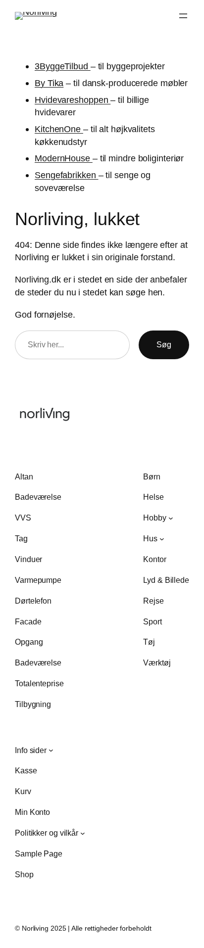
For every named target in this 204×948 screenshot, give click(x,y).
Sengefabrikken (67, 175)
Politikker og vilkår (46, 832)
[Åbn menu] (183, 16)
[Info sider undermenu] (51, 750)
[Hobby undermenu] (170, 518)
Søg (163, 344)
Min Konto (32, 811)
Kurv (23, 791)
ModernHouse (64, 158)
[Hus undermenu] (161, 538)
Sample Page (38, 853)
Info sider (31, 750)
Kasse (26, 770)
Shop (24, 874)
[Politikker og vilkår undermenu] (82, 832)
